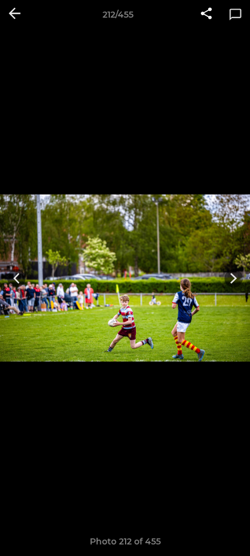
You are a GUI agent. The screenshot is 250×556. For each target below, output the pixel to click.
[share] (206, 14)
